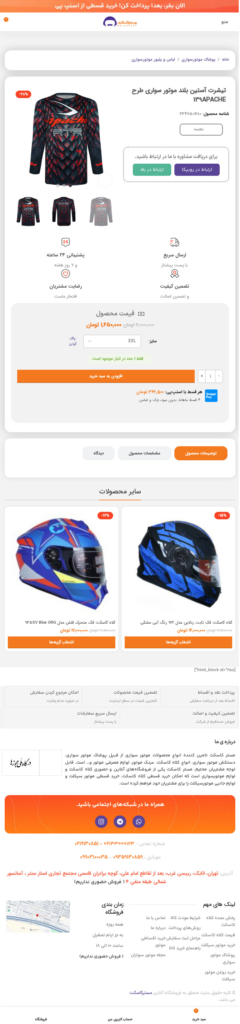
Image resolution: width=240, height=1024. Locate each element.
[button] (110, 139)
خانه (225, 60)
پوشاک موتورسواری (198, 60)
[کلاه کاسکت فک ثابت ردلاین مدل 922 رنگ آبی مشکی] (178, 563)
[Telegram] (120, 821)
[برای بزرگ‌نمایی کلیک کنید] (105, 180)
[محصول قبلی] (29, 60)
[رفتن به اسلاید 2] (64, 185)
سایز (153, 341)
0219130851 (86, 844)
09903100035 (94, 857)
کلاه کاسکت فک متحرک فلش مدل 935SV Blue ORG (70, 622)
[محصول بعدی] (14, 60)
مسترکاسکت (140, 992)
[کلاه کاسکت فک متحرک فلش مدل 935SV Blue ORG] (61, 563)
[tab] (201, 453)
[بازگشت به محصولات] (22, 60)
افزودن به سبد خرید (105, 376)
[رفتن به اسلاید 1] (70, 185)
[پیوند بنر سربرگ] (120, 6)
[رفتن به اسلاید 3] (57, 185)
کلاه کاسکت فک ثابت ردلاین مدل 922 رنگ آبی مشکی (186, 622)
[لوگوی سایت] (120, 21)
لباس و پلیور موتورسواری (153, 60)
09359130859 (128, 857)
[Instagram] (101, 821)
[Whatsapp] (138, 821)
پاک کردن (73, 341)
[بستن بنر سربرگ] (8, 6)
